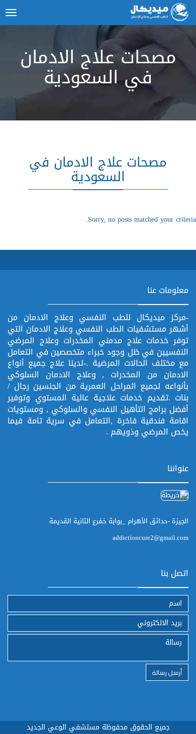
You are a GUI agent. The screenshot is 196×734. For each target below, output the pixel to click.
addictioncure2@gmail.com (150, 537)
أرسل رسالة (167, 672)
